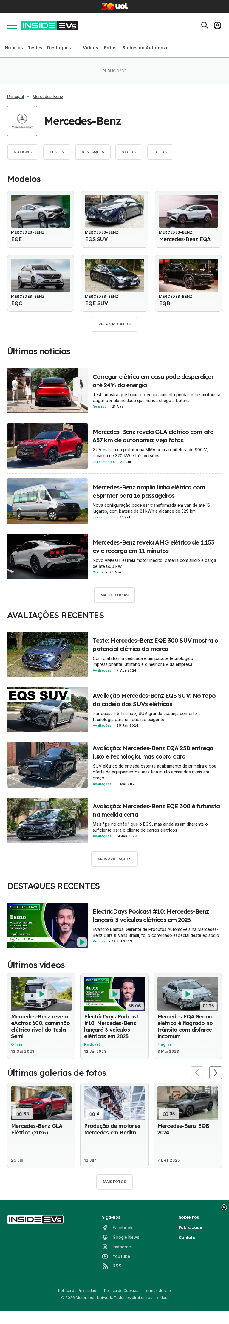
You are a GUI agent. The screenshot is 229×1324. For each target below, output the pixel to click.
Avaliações (102, 670)
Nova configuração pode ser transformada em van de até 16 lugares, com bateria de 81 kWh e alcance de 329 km (151, 508)
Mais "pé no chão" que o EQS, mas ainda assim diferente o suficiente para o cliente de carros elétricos (150, 826)
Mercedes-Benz (48, 96)
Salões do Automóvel (146, 47)
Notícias (14, 47)
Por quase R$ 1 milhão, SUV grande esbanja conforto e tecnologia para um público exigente (147, 716)
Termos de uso (157, 1290)
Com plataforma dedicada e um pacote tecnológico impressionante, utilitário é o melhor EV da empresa (143, 661)
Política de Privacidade (78, 1290)
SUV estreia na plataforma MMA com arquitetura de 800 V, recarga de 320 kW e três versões (150, 452)
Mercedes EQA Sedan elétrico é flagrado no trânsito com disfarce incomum (185, 1026)
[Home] (49, 25)
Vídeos (90, 47)
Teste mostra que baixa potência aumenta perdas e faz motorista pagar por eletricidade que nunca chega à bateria (156, 397)
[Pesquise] (204, 25)
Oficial (98, 572)
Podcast (99, 941)
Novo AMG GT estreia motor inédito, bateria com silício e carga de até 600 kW (154, 563)
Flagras (164, 1044)
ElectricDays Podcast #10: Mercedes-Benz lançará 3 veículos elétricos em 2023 (111, 1026)
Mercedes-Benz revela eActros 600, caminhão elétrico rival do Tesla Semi (40, 1026)
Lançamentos (104, 461)
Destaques (59, 47)
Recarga (99, 406)
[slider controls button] (197, 1072)
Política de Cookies (121, 1290)
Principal (15, 96)
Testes (35, 47)
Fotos (110, 47)
